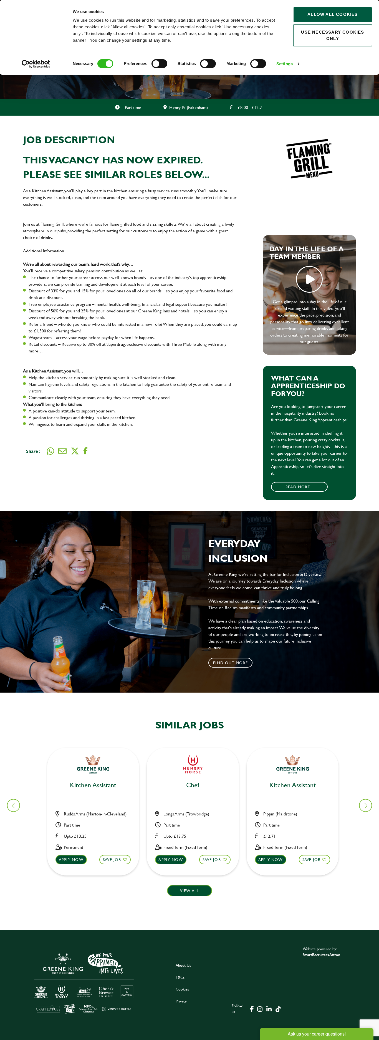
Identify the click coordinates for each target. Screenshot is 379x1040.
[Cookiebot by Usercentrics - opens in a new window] (36, 64)
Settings (284, 63)
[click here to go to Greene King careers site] (84, 983)
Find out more (230, 663)
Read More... (299, 487)
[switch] (159, 63)
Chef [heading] (192, 785)
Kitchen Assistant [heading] (93, 785)
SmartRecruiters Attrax (321, 954)
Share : (33, 451)
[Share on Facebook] (85, 450)
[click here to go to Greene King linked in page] (268, 1008)
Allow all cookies (332, 14)
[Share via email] (62, 451)
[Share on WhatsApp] (50, 451)
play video (309, 279)
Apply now (71, 859)
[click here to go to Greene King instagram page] (259, 1008)
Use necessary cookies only (332, 35)
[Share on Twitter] (75, 451)
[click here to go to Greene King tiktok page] (278, 1008)
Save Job (112, 859)
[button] (365, 805)
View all (189, 891)
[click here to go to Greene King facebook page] (251, 1008)
